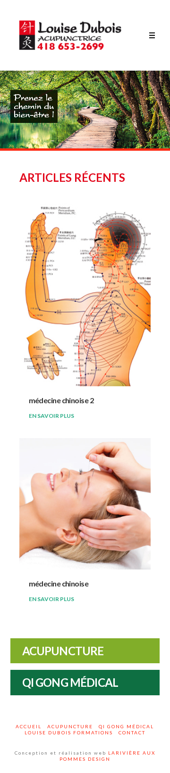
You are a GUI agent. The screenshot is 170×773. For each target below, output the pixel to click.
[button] (152, 35)
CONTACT (132, 732)
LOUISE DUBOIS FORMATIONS (69, 732)
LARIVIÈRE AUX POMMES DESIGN (107, 756)
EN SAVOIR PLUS (51, 415)
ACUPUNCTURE (70, 726)
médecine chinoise (58, 583)
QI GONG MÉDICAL (126, 726)
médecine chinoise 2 (61, 400)
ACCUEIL (29, 726)
